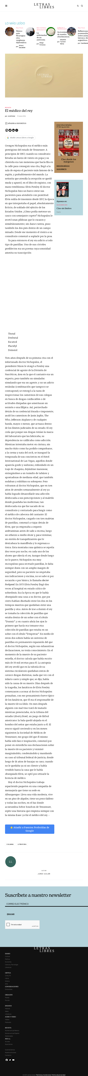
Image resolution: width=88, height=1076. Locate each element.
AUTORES (61, 883)
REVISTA (8, 1028)
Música (7, 981)
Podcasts (8, 1022)
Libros (7, 978)
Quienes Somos (10, 1050)
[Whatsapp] (16, 130)
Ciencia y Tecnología (62, 28)
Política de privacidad (58, 1075)
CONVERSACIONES (11, 986)
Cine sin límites (64, 208)
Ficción (7, 1000)
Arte (6, 984)
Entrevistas (8, 989)
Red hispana (41, 28)
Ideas (6, 1011)
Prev (57, 147)
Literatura (22, 844)
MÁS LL (7, 1039)
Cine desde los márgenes (68, 160)
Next (80, 147)
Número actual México (12, 1030)
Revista (8, 107)
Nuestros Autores (10, 1052)
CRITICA (8, 973)
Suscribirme (8, 1044)
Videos (7, 1020)
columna (10, 844)
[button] (7, 6)
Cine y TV (8, 976)
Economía (8, 962)
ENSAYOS (8, 1006)
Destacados (9, 1036)
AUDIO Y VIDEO (10, 1017)
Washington (42, 30)
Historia (7, 1009)
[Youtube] (13, 1059)
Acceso (7, 1041)
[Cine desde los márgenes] (68, 143)
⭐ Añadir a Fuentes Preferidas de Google (29, 829)
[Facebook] (6, 130)
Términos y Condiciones (43, 1075)
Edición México (63, 166)
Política (19, 28)
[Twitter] (10, 130)
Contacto (8, 1055)
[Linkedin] (13, 130)
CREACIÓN (8, 995)
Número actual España (12, 1033)
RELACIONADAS (22, 883)
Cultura (7, 956)
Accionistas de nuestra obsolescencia (63, 34)
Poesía (7, 998)
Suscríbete (61, 169)
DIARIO (7, 953)
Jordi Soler (44, 874)
